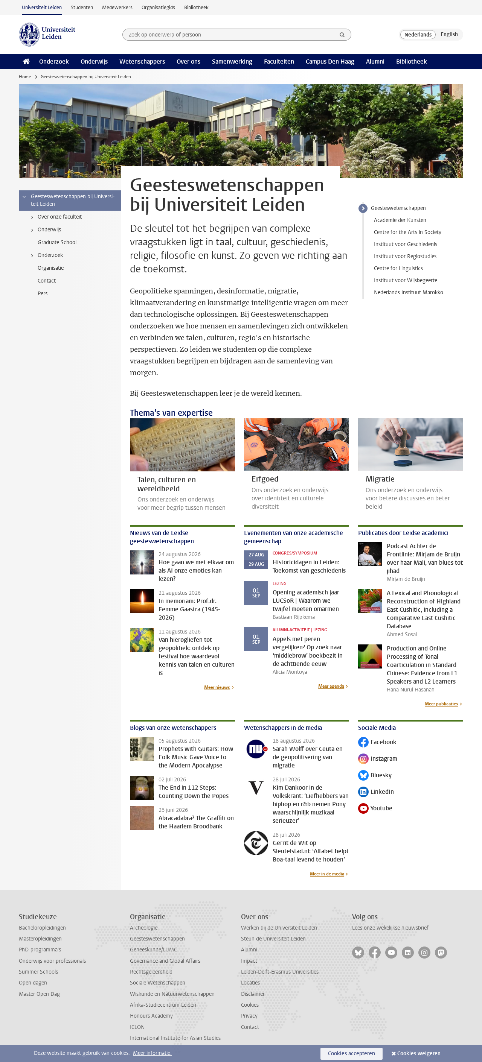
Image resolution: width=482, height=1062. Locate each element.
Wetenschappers (142, 61)
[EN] (449, 34)
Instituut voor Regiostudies (405, 256)
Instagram (377, 759)
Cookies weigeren (419, 1053)
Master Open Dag (39, 994)
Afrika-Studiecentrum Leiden (163, 1005)
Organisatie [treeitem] (51, 268)
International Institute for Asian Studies (175, 1038)
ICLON (137, 1027)
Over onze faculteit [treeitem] (60, 216)
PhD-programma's (40, 949)
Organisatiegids (158, 7)
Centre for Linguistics (398, 268)
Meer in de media (327, 874)
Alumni (375, 61)
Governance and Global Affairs (165, 961)
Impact (249, 961)
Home (25, 77)
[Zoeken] (342, 35)
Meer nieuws (217, 687)
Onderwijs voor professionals (52, 961)
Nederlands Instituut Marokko (408, 292)
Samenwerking (232, 61)
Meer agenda (331, 686)
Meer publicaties (441, 704)
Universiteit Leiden (42, 7)
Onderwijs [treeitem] (49, 229)
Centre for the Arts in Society (407, 232)
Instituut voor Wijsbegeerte (405, 280)
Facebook (377, 743)
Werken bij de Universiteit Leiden (279, 927)
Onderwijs (94, 61)
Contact (250, 1027)
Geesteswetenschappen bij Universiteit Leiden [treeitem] (72, 200)
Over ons (188, 61)
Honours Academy (151, 1015)
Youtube (375, 809)
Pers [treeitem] (42, 293)
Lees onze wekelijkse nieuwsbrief (390, 927)
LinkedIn (376, 792)
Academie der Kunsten (400, 220)
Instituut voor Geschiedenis (405, 244)
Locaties (250, 982)
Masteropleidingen (40, 938)
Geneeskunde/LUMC (153, 949)
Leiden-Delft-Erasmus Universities (280, 971)
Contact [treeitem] (47, 280)
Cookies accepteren (351, 1053)
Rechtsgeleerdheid (151, 971)
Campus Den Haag (330, 61)
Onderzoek (54, 61)
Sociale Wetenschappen (157, 982)
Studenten (82, 7)
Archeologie (143, 927)
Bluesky (375, 776)
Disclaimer (253, 994)
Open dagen (33, 982)
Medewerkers (117, 7)
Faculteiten (279, 61)
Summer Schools (38, 971)
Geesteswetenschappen (398, 208)
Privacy (249, 1015)
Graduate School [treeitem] (57, 242)
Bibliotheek (196, 7)
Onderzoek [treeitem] (50, 255)
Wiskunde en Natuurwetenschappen (172, 994)
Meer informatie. (152, 1053)
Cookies (250, 1005)
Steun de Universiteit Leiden (273, 938)
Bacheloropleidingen (42, 927)
